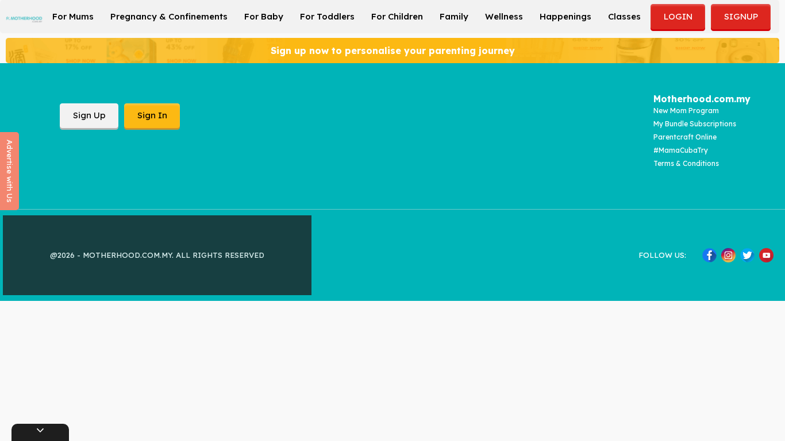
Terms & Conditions (686, 163)
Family (454, 16)
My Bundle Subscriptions (694, 123)
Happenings (565, 16)
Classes (624, 16)
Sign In (152, 115)
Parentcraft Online (685, 137)
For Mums (73, 16)
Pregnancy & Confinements (169, 16)
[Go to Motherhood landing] (24, 19)
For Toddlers (327, 16)
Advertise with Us (9, 171)
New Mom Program (686, 110)
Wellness (504, 16)
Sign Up (89, 115)
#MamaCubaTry (680, 150)
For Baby (263, 16)
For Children (397, 16)
